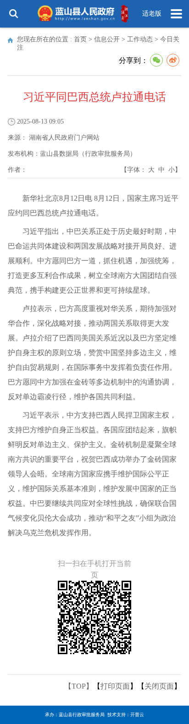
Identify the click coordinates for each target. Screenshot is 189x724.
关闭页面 (159, 686)
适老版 (151, 13)
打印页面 (115, 686)
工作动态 (140, 39)
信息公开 (107, 39)
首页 (80, 39)
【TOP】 (78, 686)
